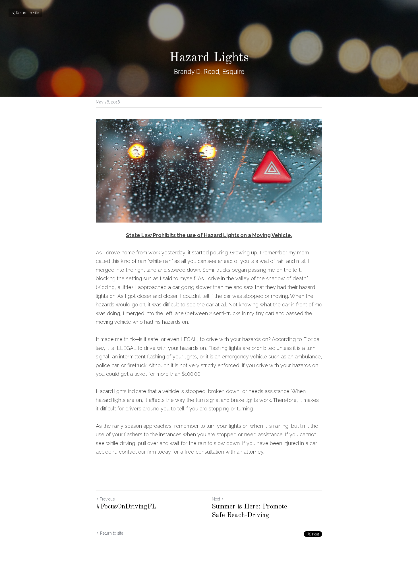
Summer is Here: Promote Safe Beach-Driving (249, 511)
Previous (107, 499)
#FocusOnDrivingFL (126, 506)
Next (216, 499)
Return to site (27, 13)
